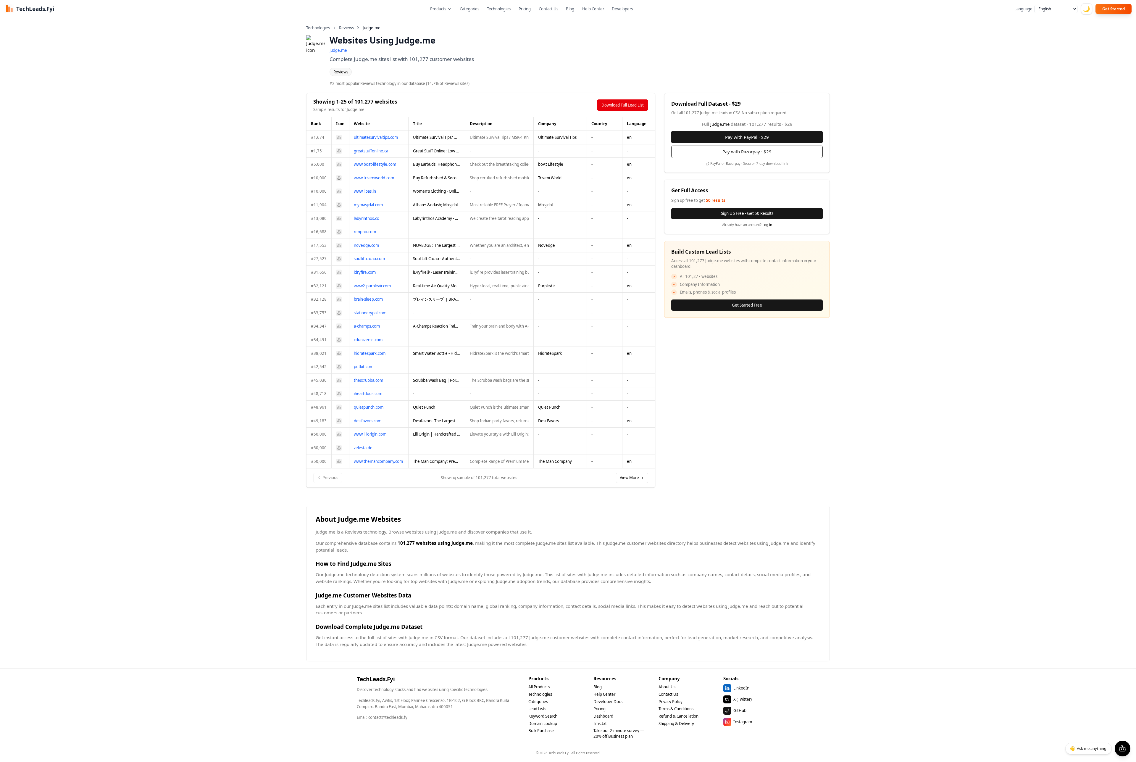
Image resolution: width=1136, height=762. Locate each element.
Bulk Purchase (541, 730)
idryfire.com (365, 272)
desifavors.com (367, 420)
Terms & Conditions (676, 708)
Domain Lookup (542, 723)
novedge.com (366, 245)
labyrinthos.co (366, 218)
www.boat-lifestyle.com (375, 164)
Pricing (525, 9)
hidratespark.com (369, 353)
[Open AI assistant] (1122, 748)
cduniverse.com (368, 339)
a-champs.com (367, 326)
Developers (622, 9)
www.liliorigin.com (370, 434)
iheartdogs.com (368, 393)
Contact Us (548, 9)
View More (629, 477)
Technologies (499, 9)
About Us (667, 686)
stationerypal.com (370, 312)
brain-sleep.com (368, 299)
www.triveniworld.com (374, 178)
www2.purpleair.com (372, 286)
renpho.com (365, 231)
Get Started (1113, 9)
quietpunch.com (368, 407)
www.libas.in (365, 191)
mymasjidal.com (368, 204)
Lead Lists (537, 708)
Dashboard (603, 716)
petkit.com (363, 366)
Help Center (593, 9)
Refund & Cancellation (678, 716)
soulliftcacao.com (369, 258)
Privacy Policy (670, 701)
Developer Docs (607, 701)
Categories (469, 9)
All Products (539, 686)
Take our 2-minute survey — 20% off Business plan (618, 733)
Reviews (346, 27)
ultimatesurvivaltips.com (376, 137)
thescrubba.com (368, 380)
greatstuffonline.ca (371, 151)
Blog (570, 9)
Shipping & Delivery (676, 723)
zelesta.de (363, 447)
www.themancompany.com (378, 461)
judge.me (338, 50)
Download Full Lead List (622, 105)
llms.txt (600, 723)
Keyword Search (542, 716)
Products (438, 9)
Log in (767, 225)
